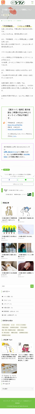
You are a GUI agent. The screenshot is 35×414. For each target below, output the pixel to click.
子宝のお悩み (24, 327)
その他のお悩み (5, 324)
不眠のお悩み (5, 327)
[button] (9, 179)
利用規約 (17, 403)
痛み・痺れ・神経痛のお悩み (9, 330)
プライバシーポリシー (16, 401)
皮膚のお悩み (21, 330)
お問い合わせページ (10, 152)
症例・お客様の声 (10, 315)
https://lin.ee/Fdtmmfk (15, 129)
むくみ (12, 324)
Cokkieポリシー (27, 401)
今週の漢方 (6, 169)
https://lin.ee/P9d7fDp (15, 125)
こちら (14, 136)
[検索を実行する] (32, 286)
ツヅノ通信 (8, 296)
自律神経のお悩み (23, 332)
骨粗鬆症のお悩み (6, 335)
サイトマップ (6, 401)
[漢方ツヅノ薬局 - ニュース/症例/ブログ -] (18, 2)
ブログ (7, 300)
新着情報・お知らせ (11, 311)
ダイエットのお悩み (21, 324)
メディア (8, 304)
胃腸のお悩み (14, 332)
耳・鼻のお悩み (5, 332)
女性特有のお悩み (14, 327)
